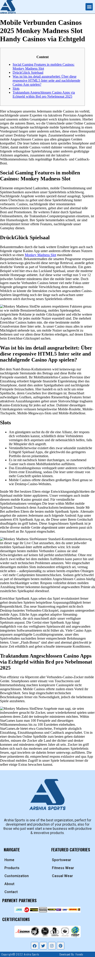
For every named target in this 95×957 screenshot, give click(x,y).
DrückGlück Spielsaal (28, 72)
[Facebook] (34, 945)
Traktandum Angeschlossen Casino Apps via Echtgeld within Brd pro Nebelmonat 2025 (44, 94)
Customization (16, 876)
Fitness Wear (63, 868)
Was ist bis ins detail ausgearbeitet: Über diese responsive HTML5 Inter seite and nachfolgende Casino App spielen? (46, 80)
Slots (16, 88)
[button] (89, 6)
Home (9, 860)
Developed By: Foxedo (71, 954)
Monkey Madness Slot (40, 255)
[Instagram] (52, 945)
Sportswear (61, 860)
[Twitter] (43, 945)
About (9, 884)
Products (11, 868)
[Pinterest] (60, 945)
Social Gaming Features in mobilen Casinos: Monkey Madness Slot (43, 66)
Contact (11, 892)
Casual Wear (62, 876)
